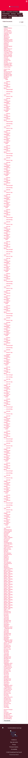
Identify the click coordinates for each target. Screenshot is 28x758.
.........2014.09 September (7, 483)
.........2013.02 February (7, 498)
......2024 (6, 143)
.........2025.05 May (8, 123)
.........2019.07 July (8, 320)
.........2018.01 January (7, 338)
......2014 (6, 461)
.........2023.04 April (8, 185)
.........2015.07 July (8, 445)
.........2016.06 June (7, 412)
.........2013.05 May (8, 505)
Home (3, 11)
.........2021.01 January (7, 242)
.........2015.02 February (7, 434)
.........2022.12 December (7, 237)
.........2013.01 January (7, 496)
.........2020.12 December (7, 301)
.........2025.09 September (7, 134)
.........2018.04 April (8, 345)
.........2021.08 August (7, 259)
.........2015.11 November (7, 456)
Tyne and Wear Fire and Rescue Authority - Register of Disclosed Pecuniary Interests (8, 554)
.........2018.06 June (7, 350)
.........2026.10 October (7, 104)
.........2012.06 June (7, 528)
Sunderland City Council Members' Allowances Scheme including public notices (8, 543)
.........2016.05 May (8, 409)
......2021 (6, 239)
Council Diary (7, 67)
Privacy (14, 744)
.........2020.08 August (7, 291)
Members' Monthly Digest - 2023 (8, 600)
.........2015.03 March (7, 437)
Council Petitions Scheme (8, 29)
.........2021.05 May (8, 251)
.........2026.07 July (8, 96)
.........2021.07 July (8, 256)
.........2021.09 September (7, 262)
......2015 (6, 429)
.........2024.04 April (8, 153)
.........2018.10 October (7, 358)
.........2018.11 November (7, 360)
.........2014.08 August (7, 480)
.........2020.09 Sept (7, 294)
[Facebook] (11, 731)
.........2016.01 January (7, 400)
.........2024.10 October (7, 168)
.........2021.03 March (7, 247)
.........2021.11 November (7, 267)
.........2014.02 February (7, 466)
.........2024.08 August (7, 163)
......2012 (6, 525)
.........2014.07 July (8, 477)
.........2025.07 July (8, 128)
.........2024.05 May (8, 155)
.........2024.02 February (7, 149)
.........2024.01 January (7, 146)
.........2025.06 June (7, 126)
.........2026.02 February (7, 85)
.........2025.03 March (7, 119)
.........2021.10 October (7, 264)
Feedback (4, 17)
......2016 (6, 397)
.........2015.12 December (7, 459)
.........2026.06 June (7, 94)
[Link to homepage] (14, 6)
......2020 (6, 271)
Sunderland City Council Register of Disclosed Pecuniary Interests (8, 530)
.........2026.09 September (7, 102)
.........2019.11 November (7, 331)
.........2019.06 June (7, 318)
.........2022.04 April (8, 217)
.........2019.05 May (8, 315)
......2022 (6, 207)
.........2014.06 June (7, 476)
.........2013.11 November (7, 520)
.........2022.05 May (8, 219)
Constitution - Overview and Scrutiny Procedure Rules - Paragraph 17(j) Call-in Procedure (8, 60)
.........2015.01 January (7, 432)
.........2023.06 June (7, 190)
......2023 (6, 175)
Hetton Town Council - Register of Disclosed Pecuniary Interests (8, 537)
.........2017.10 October (7, 390)
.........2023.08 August (7, 195)
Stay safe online (14, 742)
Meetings (13, 13)
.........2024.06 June (7, 158)
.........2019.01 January (7, 306)
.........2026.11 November (7, 107)
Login (21, 22)
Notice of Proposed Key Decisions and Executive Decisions (7, 611)
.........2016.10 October (7, 422)
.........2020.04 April (8, 281)
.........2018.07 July (8, 352)
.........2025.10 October (7, 136)
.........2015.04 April (8, 439)
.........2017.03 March (7, 373)
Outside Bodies (6, 13)
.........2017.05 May (8, 377)
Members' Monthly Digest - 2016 (8, 582)
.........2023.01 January (7, 178)
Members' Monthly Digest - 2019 (8, 590)
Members (4, 15)
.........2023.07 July (8, 192)
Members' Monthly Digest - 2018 (8, 587)
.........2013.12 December (7, 523)
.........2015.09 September (7, 451)
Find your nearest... (14, 747)
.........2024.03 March (7, 151)
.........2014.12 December (7, 491)
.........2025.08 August (7, 131)
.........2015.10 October (7, 454)
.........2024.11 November (7, 171)
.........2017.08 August (7, 384)
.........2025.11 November (7, 139)
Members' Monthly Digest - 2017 (8, 585)
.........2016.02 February (7, 402)
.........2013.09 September (7, 515)
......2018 (6, 335)
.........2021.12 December (7, 269)
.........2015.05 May (8, 441)
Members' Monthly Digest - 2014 (8, 577)
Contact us (14, 739)
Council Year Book (7, 70)
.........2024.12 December (7, 173)
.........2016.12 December (7, 427)
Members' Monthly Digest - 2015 (8, 579)
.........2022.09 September (7, 230)
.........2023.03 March (7, 183)
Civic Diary (6, 707)
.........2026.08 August (7, 99)
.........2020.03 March (7, 279)
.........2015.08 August (7, 448)
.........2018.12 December (7, 363)
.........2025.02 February (7, 117)
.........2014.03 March (7, 469)
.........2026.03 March (7, 87)
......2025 (6, 111)
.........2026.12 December (7, 109)
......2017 (6, 365)
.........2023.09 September (7, 198)
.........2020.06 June (7, 286)
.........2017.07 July (8, 381)
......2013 (6, 493)
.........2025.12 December (7, 141)
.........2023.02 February (7, 181)
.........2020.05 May (8, 283)
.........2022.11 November (7, 235)
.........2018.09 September (7, 355)
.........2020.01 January (7, 274)
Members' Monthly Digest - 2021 (8, 595)
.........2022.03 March (7, 215)
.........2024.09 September (7, 166)
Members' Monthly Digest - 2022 (8, 598)
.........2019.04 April (8, 313)
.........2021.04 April (8, 249)
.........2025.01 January (7, 114)
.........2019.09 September (7, 326)
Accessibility (14, 749)
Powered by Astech (14, 754)
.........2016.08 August (7, 416)
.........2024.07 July (8, 160)
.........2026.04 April (8, 89)
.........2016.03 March (7, 405)
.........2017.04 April (8, 374)
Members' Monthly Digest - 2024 (8, 603)
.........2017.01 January (7, 368)
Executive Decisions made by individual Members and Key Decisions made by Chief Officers (8, 713)
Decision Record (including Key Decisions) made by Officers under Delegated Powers (8, 72)
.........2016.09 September (7, 419)
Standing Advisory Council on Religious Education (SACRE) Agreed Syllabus (8, 41)
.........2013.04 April (8, 503)
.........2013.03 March (7, 501)
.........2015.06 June (7, 444)
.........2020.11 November (7, 299)
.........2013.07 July (8, 509)
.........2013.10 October (7, 518)
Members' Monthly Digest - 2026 (8, 608)
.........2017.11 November (7, 392)
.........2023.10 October (7, 200)
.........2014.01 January (7, 464)
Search (20, 15)
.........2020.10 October (7, 296)
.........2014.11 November (7, 488)
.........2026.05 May (8, 91)
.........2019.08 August (7, 323)
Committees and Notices (13, 11)
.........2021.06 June (7, 254)
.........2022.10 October (7, 232)
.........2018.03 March (7, 343)
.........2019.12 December (7, 333)
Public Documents (12, 15)
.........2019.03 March (7, 311)
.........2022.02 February (7, 213)
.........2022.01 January (7, 210)
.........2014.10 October (7, 486)
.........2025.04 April (8, 121)
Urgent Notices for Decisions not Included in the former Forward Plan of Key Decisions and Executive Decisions (8, 698)
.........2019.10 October (7, 328)
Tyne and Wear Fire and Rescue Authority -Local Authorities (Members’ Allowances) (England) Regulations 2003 (8, 31)
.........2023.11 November (7, 203)
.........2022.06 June (7, 222)
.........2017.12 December (7, 395)
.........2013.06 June (7, 508)
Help (10, 17)
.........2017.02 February (7, 370)
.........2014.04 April (8, 470)
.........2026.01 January (7, 82)
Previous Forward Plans (8, 710)
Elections (19, 13)
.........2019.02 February (7, 309)
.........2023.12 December (7, 205)
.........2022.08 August (7, 227)
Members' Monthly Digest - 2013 (8, 574)
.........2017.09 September (7, 387)
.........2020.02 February (7, 277)
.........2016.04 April (8, 407)
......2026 (6, 79)
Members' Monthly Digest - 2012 (8, 572)
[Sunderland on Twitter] (15, 735)
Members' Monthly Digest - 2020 (8, 592)
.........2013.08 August (7, 512)
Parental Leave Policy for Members (7, 550)
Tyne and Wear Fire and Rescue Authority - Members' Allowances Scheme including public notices (8, 563)
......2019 (6, 303)
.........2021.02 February (7, 245)
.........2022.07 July (8, 224)
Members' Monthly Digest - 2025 (8, 605)
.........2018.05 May (8, 347)
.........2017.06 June (7, 380)
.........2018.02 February (7, 341)
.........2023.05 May (8, 187)
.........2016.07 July (8, 413)
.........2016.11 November (7, 424)
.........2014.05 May (8, 473)
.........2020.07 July (8, 288)
